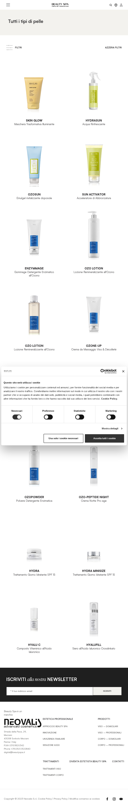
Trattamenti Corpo (53, 775)
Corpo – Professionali (111, 745)
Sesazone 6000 (51, 745)
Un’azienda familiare (54, 739)
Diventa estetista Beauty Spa (87, 761)
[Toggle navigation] (8, 5)
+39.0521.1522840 (20, 748)
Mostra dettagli (110, 428)
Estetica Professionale (58, 718)
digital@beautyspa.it (14, 752)
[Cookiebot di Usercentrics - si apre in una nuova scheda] (102, 371)
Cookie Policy (45, 798)
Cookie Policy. (109, 398)
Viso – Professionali (109, 732)
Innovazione (50, 732)
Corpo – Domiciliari (109, 739)
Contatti (118, 761)
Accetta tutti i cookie (104, 438)
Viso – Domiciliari (108, 726)
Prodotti (104, 718)
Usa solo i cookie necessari (63, 438)
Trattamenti (51, 761)
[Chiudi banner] (123, 371)
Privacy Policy (61, 798)
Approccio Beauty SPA (55, 726)
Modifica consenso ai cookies (85, 798)
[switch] (48, 417)
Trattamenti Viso (52, 769)
